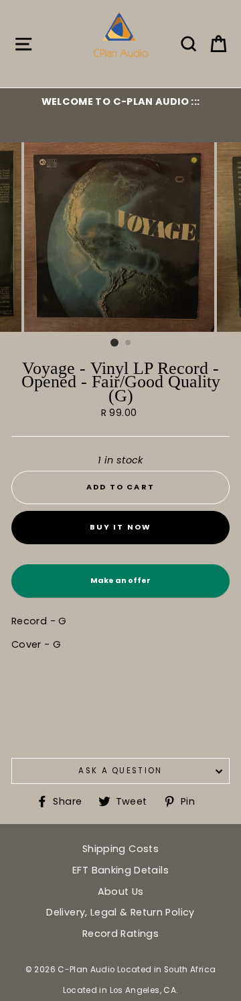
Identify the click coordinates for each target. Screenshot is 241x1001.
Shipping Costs (120, 848)
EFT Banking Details (120, 870)
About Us (121, 891)
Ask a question (120, 770)
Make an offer (120, 586)
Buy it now (121, 527)
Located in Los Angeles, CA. (121, 990)
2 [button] (128, 343)
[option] (120, 101)
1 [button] (114, 343)
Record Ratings (120, 933)
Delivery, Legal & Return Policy (120, 912)
